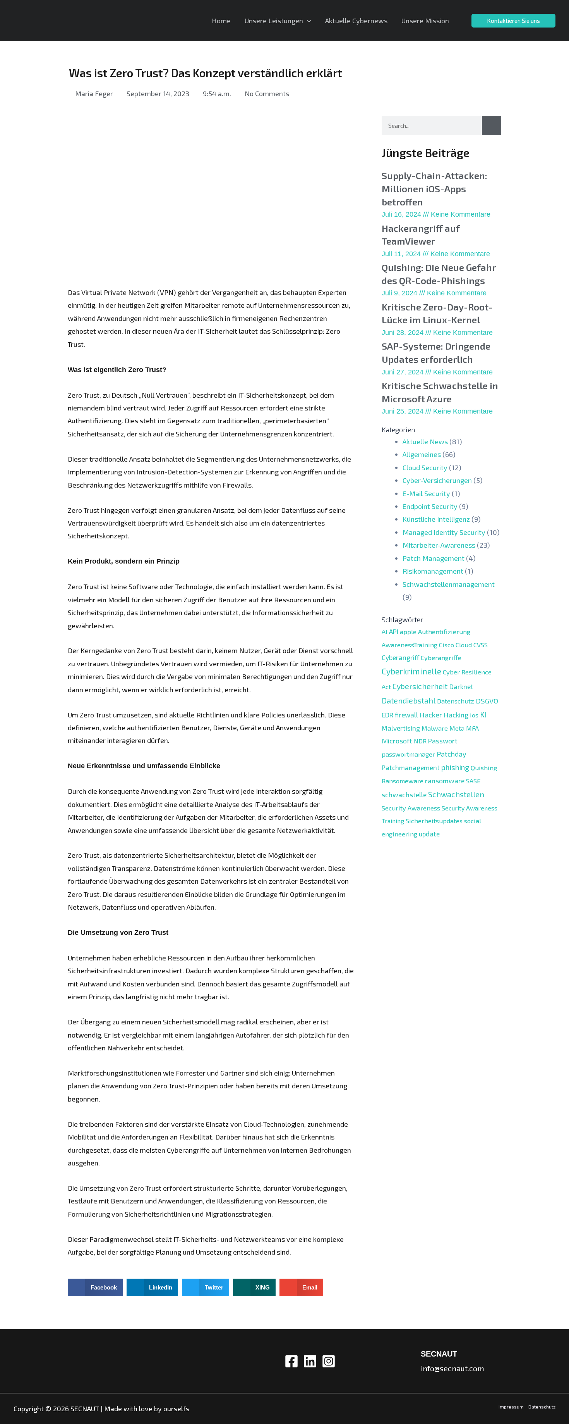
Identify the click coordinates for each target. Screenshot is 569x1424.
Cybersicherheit (419, 686)
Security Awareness (411, 808)
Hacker (431, 714)
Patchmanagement (411, 767)
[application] (307, 20)
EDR (387, 715)
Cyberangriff (400, 657)
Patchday (451, 754)
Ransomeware (402, 780)
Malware (435, 728)
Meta (456, 728)
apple (408, 631)
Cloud (464, 644)
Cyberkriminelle (411, 671)
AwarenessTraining (409, 644)
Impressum (511, 1406)
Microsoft (397, 740)
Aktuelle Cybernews (356, 20)
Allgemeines (422, 454)
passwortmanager (408, 754)
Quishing (484, 767)
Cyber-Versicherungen (437, 480)
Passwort (443, 741)
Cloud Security (425, 467)
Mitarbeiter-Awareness (439, 545)
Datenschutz (455, 701)
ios (474, 715)
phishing (455, 767)
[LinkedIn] (310, 1361)
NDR (420, 741)
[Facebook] (291, 1361)
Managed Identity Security (444, 532)
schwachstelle (404, 794)
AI (384, 631)
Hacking (456, 714)
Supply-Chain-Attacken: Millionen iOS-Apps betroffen (434, 188)
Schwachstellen (456, 794)
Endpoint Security (430, 506)
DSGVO (487, 700)
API (393, 631)
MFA (472, 728)
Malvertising (401, 728)
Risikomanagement (433, 571)
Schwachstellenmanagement (449, 584)
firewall (406, 715)
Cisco (446, 644)
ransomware (444, 780)
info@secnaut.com (452, 1368)
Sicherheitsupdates (434, 820)
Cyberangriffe (441, 657)
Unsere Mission (425, 20)
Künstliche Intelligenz (436, 519)
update (429, 834)
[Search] (491, 125)
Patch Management (433, 558)
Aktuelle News (425, 441)
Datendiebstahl (408, 700)
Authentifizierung (444, 631)
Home (221, 20)
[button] (95, 1287)
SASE (473, 780)
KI (483, 714)
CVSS (480, 644)
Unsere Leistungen (274, 20)
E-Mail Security (426, 493)
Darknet (461, 686)
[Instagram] (329, 1361)
